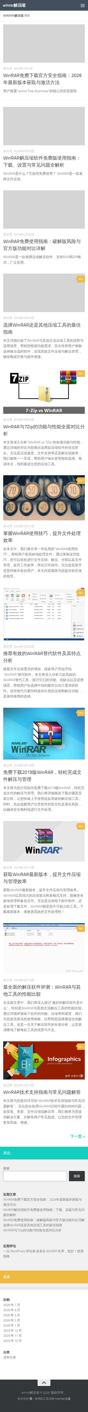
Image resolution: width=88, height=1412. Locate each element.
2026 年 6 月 (11, 1310)
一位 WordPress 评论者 (19, 1251)
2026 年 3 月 (11, 1315)
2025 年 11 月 (12, 1336)
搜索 (6, 1168)
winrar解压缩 (14, 5)
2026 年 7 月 (11, 1305)
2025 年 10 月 (12, 1341)
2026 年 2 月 (11, 1320)
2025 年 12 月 (12, 1330)
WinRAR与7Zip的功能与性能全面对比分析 (32, 1230)
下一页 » (77, 1136)
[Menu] (82, 5)
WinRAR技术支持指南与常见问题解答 (42, 1092)
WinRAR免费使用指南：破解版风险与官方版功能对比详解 (44, 1220)
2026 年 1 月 (11, 1325)
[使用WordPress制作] (30, 1398)
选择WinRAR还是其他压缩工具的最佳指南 (32, 1225)
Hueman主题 (62, 1398)
